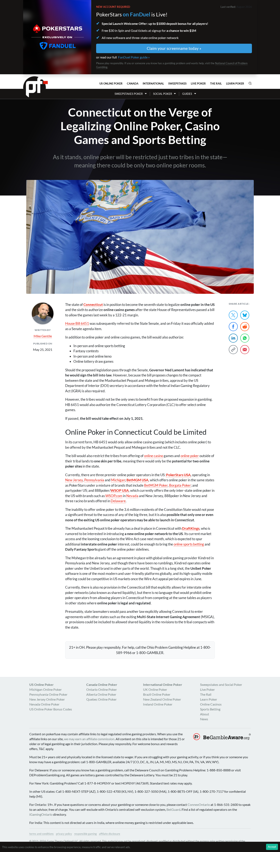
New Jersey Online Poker (47, 699)
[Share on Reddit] (244, 326)
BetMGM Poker (156, 485)
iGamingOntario (40, 814)
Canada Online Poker (101, 684)
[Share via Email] (244, 349)
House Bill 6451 (77, 323)
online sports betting (189, 544)
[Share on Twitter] (233, 315)
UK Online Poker (155, 689)
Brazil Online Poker (156, 694)
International (153, 83)
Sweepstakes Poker (129, 93)
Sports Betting (210, 709)
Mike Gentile (43, 336)
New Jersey (74, 480)
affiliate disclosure (109, 833)
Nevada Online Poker (44, 704)
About (204, 714)
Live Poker (198, 83)
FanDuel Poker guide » (134, 57)
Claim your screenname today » (174, 48)
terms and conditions (41, 833)
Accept (272, 846)
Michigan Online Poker (45, 689)
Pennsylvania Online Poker (48, 694)
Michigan (118, 480)
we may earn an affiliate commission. (89, 739)
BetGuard (173, 809)
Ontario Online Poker (101, 689)
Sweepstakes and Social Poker (221, 684)
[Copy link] (233, 349)
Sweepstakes (177, 83)
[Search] (250, 83)
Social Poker (162, 93)
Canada (132, 83)
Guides (187, 93)
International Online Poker (162, 684)
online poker (190, 456)
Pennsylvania (94, 480)
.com (113, 496)
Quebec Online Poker (101, 699)
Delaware (118, 501)
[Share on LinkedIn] (233, 338)
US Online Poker (111, 83)
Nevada (132, 496)
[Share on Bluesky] (244, 315)
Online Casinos (211, 704)
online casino (153, 456)
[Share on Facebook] (233, 326)
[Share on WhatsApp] (244, 338)
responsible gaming (85, 833)
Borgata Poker (180, 485)
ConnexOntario (199, 804)
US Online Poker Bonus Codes (50, 709)
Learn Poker (235, 83)
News (204, 719)
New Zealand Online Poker (162, 699)
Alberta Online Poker (101, 694)
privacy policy (64, 833)
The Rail (216, 83)
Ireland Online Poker (157, 704)
